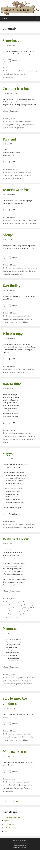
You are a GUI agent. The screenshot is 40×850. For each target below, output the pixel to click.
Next (15, 801)
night (27, 611)
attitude (21, 121)
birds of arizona (12, 605)
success (12, 439)
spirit (7, 439)
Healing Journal (10, 118)
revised (23, 223)
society (24, 74)
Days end (9, 139)
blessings (28, 121)
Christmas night (9, 824)
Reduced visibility (10, 828)
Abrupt (8, 235)
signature (11, 178)
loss (15, 271)
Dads (5, 831)
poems (23, 175)
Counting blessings (16, 88)
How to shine (12, 384)
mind (22, 319)
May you (8, 454)
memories (16, 319)
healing (9, 680)
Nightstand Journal (11, 169)
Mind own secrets (15, 751)
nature (22, 611)
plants (13, 614)
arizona (27, 602)
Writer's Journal (10, 68)
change (20, 605)
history (28, 71)
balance (33, 602)
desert (30, 605)
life (24, 124)
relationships (7, 274)
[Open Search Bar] (37, 18)
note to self (30, 124)
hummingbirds (7, 608)
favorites (22, 71)
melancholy (21, 271)
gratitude (12, 124)
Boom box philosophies (12, 817)
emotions (27, 268)
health (11, 785)
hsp (15, 785)
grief (4, 271)
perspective (6, 74)
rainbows (17, 223)
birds (4, 605)
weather (16, 617)
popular (13, 74)
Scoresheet (10, 40)
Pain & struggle (14, 333)
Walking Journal (10, 598)
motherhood (15, 611)
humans (33, 71)
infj (11, 319)
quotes (19, 74)
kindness (28, 369)
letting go (19, 124)
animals (21, 602)
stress (15, 322)
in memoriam (17, 608)
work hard (6, 442)
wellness (30, 439)
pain (33, 369)
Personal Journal (10, 217)
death (21, 268)
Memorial (10, 628)
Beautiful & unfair (15, 190)
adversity (15, 71)
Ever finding (11, 285)
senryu (5, 178)
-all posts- (8, 71)
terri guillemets (8, 77)
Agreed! (6, 820)
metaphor (13, 436)
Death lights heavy (15, 539)
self (4, 439)
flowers (11, 737)
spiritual (29, 683)
